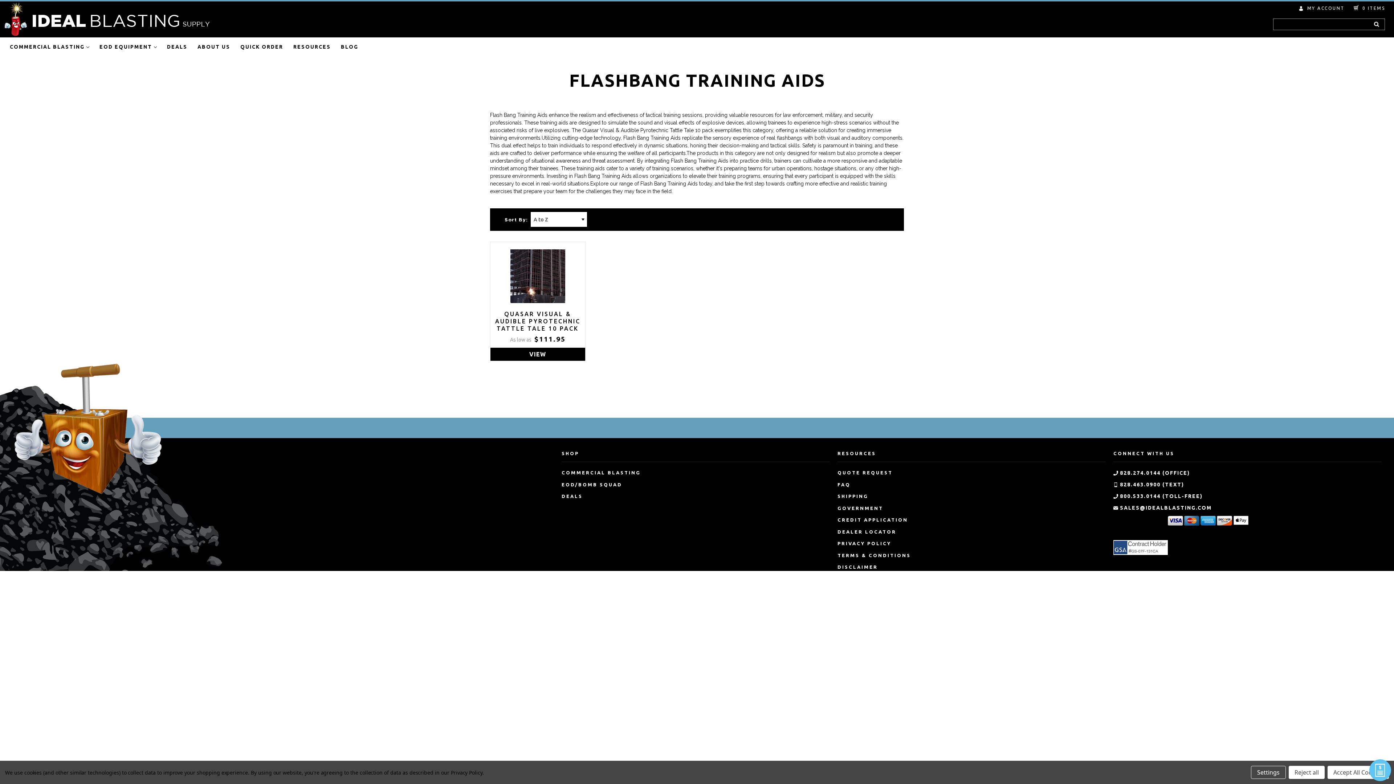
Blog (349, 47)
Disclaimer (857, 566)
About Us (213, 47)
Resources (312, 47)
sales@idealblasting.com (1166, 508)
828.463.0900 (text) (1152, 484)
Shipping (852, 496)
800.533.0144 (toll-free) (1161, 496)
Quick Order (261, 47)
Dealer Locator (866, 531)
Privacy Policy (864, 543)
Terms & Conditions (874, 555)
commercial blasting (601, 472)
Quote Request (865, 472)
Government (860, 508)
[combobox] (1329, 24)
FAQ (844, 484)
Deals (177, 47)
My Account (1326, 8)
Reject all (1307, 772)
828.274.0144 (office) (1155, 473)
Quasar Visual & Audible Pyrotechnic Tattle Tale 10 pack (537, 321)
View (537, 354)
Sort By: (516, 220)
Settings (1268, 772)
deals (572, 496)
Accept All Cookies (1358, 772)
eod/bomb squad (592, 484)
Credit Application (872, 519)
